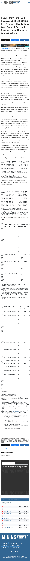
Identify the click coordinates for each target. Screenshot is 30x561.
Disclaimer (5, 545)
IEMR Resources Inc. (7, 506)
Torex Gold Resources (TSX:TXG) (7, 48)
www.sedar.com (16, 411)
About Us (5, 543)
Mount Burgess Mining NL (8, 518)
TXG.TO (6, 448)
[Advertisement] (15, 8)
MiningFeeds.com (12, 556)
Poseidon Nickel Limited (8, 527)
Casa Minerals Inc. (7, 520)
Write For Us (16, 547)
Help (22, 543)
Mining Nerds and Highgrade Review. (19, 558)
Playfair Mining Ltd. (7, 511)
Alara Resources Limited (8, 522)
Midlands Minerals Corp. (8, 509)
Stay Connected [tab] (21, 463)
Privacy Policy (15, 545)
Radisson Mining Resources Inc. (10, 525)
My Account (6, 547)
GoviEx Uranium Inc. (7, 515)
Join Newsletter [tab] (8, 463)
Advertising (14, 543)
